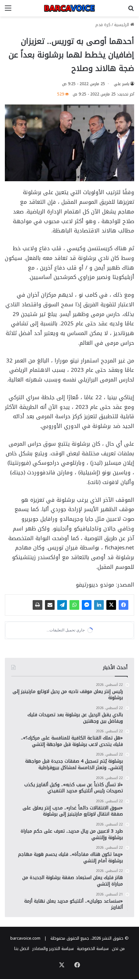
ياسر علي (121, 83)
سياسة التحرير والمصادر (53, 948)
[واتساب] (74, 605)
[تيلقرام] (62, 605)
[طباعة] (37, 605)
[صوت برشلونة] (69, 8)
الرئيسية (122, 25)
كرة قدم (103, 25)
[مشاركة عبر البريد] (50, 605)
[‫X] (111, 605)
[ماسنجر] (86, 605)
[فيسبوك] (123, 605)
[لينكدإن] (99, 605)
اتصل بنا (21, 948)
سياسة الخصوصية (93, 948)
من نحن (118, 948)
